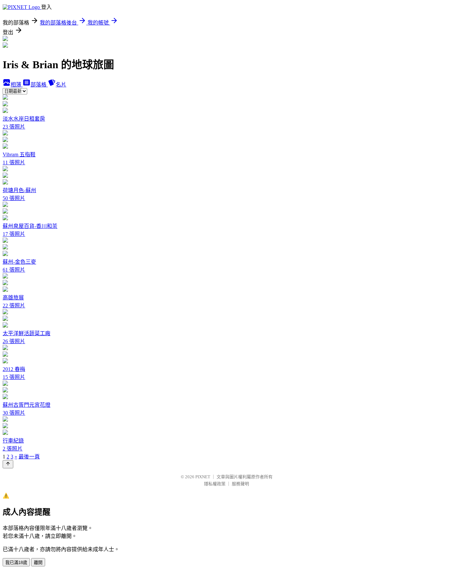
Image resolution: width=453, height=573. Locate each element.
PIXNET (202, 476)
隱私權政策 (215, 483)
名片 (61, 84)
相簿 (17, 84)
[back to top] (8, 464)
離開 (38, 562)
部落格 (39, 84)
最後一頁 (29, 456)
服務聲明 (240, 483)
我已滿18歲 (16, 562)
